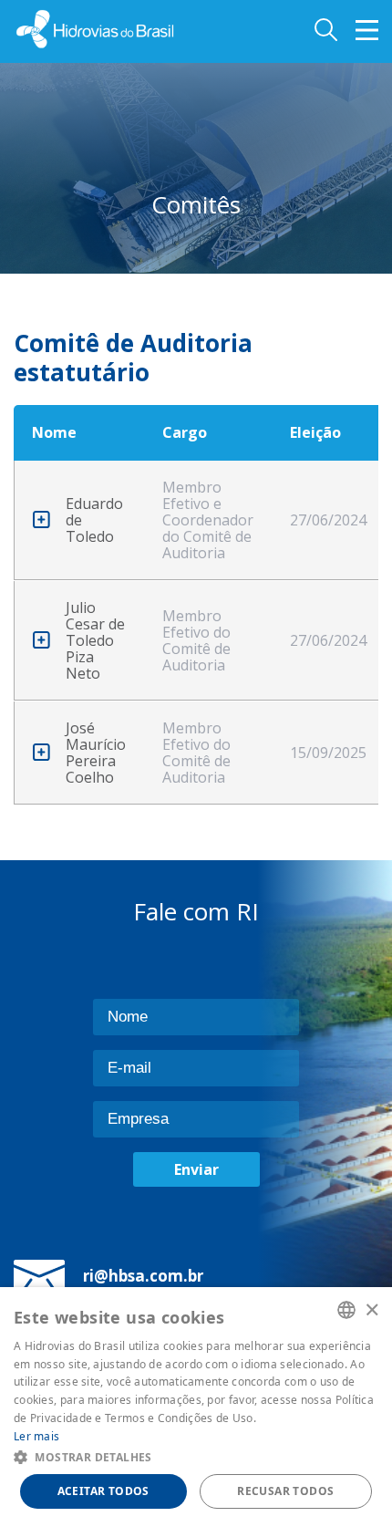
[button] (196, 1456)
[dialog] (196, 1407)
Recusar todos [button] (285, 1491)
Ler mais (36, 1436)
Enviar (196, 1169)
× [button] (371, 1309)
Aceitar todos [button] (103, 1491)
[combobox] (346, 1310)
